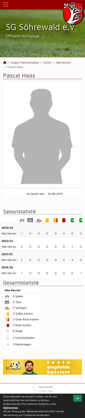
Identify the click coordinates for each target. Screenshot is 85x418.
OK (77, 398)
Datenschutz (10, 407)
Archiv (47, 62)
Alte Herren (63, 62)
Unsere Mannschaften (25, 62)
